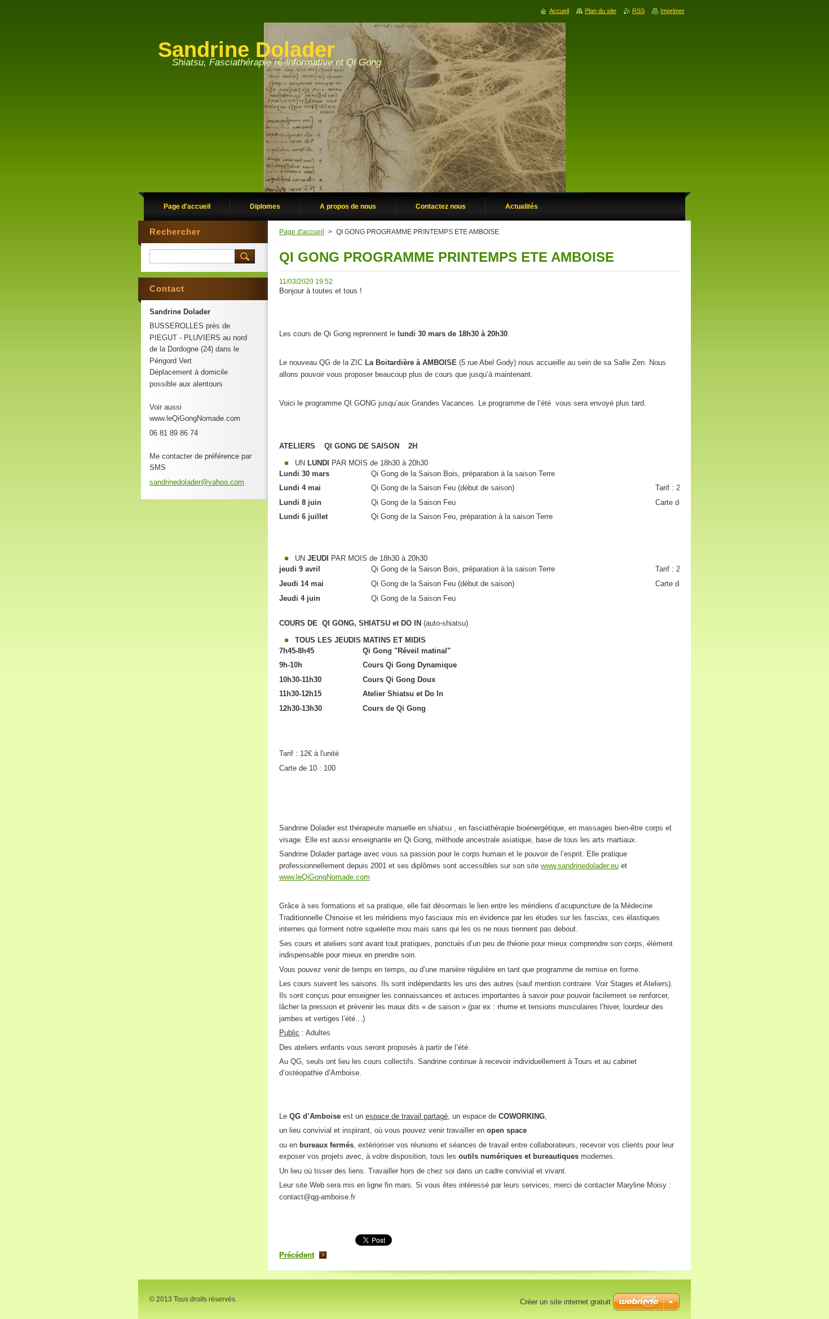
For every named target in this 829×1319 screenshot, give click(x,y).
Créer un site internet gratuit (565, 1302)
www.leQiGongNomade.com (324, 877)
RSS (638, 10)
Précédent (296, 1255)
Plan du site (600, 10)
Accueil (559, 10)
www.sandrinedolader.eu (580, 865)
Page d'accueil (301, 231)
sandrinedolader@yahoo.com (196, 482)
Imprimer (672, 10)
